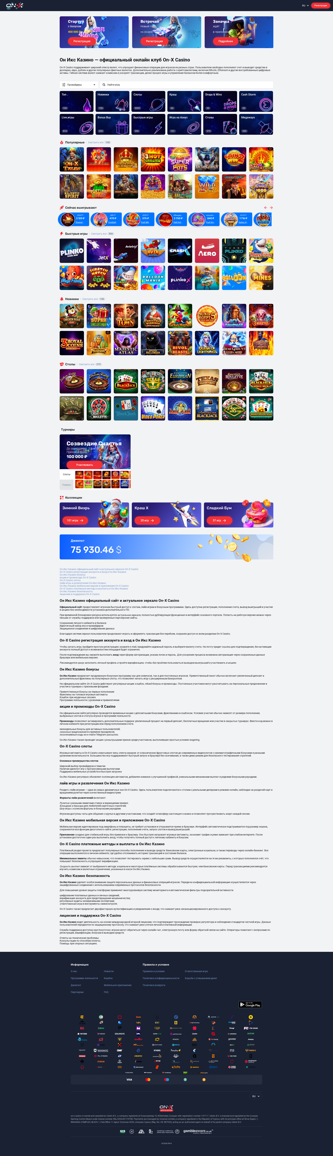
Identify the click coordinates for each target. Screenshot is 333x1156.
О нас (74, 971)
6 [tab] (175, 45)
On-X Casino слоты (70, 580)
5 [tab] (172, 45)
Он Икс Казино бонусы (73, 574)
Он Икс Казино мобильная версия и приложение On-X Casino (94, 585)
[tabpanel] (94, 32)
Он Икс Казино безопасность (76, 591)
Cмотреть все (101, 233)
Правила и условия (154, 971)
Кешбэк (108, 978)
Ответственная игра (196, 971)
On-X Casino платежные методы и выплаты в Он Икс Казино (94, 588)
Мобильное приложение (117, 985)
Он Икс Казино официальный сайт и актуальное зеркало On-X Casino (99, 569)
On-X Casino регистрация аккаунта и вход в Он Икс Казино (93, 572)
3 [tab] (166, 45)
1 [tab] (159, 45)
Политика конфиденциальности (161, 978)
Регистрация (320, 5)
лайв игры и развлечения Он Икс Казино (83, 583)
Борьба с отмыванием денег (201, 978)
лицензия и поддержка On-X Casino (80, 594)
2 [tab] (163, 45)
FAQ (106, 992)
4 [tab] (169, 45)
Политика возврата (154, 985)
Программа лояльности (84, 978)
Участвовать (84, 465)
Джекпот (76, 985)
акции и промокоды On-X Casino (78, 577)
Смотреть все (98, 142)
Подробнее (226, 41)
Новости (109, 971)
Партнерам (77, 992)
